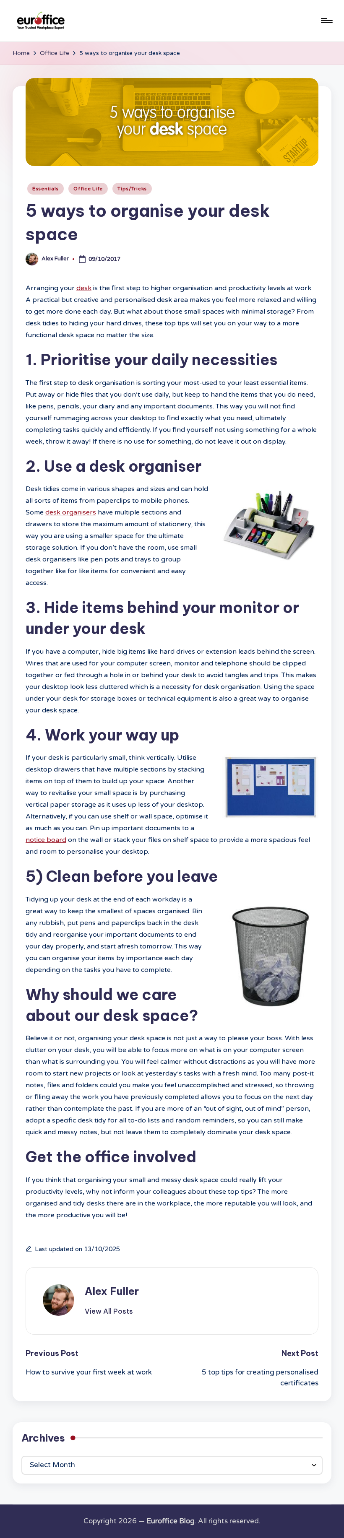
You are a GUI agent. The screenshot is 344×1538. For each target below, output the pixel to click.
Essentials (45, 189)
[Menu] (326, 20)
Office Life (88, 189)
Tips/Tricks (132, 189)
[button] (109, 1311)
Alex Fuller (112, 1291)
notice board (46, 840)
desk (83, 288)
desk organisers (70, 512)
